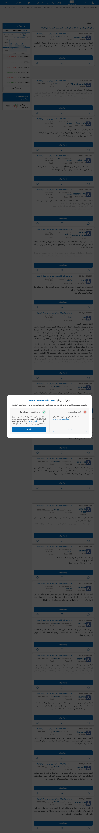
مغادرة (70, 429)
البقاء (29, 429)
